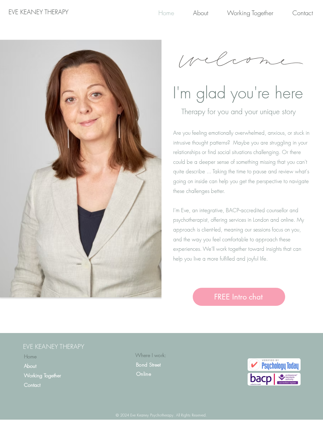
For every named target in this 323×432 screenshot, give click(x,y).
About (30, 365)
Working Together (42, 375)
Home (30, 356)
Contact (32, 384)
